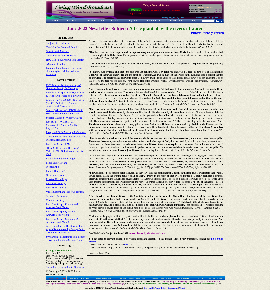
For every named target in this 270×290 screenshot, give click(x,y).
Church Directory (55, 200)
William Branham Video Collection (65, 191)
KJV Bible (71, 20)
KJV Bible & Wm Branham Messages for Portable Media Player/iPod (61, 125)
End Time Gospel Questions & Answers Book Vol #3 (62, 220)
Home (50, 278)
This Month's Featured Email (61, 47)
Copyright (148, 288)
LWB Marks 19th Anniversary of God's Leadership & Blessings (63, 87)
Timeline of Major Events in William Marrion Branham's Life (65, 138)
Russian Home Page (56, 179)
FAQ (194, 20)
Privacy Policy (160, 288)
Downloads (176, 20)
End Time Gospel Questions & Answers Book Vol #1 (62, 206)
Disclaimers (173, 288)
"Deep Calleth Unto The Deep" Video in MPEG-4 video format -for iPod (65, 151)
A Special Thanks (55, 63)
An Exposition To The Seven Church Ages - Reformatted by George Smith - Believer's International (65, 229)
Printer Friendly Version (207, 33)
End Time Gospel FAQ (58, 143)
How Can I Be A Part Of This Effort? (65, 59)
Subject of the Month (57, 43)
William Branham (94, 20)
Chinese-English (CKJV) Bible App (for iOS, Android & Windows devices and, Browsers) (65, 103)
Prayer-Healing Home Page (60, 158)
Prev (57, 278)
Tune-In (54, 20)
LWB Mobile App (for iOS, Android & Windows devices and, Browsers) (65, 94)
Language (132, 20)
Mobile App (52, 166)
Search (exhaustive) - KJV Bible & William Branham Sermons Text (64, 112)
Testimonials (153, 20)
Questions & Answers (57, 51)
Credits (182, 288)
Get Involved (166, 278)
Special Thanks (183, 278)
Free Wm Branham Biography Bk (132, 278)
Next (64, 278)
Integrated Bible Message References (66, 132)
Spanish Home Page (56, 187)
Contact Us (198, 278)
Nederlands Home (55, 175)
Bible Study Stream (56, 162)
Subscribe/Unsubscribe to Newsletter (65, 267)
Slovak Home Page (56, 183)
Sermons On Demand (57, 195)
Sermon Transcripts (103, 278)
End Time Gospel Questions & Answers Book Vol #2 (62, 213)
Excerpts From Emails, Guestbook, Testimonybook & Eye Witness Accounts (64, 71)
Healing (114, 20)
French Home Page (56, 170)
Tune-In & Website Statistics (61, 55)
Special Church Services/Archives (64, 117)
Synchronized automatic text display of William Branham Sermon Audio (65, 238)
